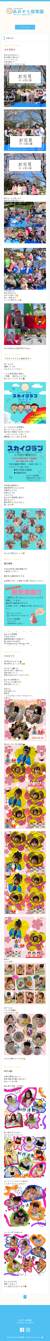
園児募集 (8, 563)
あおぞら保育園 (18, 1337)
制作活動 (8, 1071)
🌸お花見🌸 (10, 49)
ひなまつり (9, 656)
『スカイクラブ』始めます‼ (18, 358)
